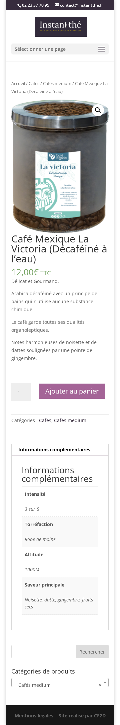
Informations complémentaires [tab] (54, 449)
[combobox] (60, 682)
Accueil (18, 83)
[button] (98, 110)
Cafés (34, 83)
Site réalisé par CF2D (81, 715)
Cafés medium (57, 83)
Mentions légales (35, 715)
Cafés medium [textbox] (58, 685)
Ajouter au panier (72, 391)
